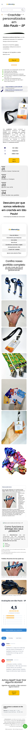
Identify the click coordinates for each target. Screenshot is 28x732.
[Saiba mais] (5, 153)
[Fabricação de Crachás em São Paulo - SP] (14, 365)
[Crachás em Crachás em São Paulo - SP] (14, 313)
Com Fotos (18, 638)
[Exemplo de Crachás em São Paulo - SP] (14, 340)
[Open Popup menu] (2, 4)
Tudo (4, 638)
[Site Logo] (11, 4)
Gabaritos (15, 151)
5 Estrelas (10, 638)
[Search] (19, 10)
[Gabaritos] (5, 150)
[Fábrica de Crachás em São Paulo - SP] (14, 287)
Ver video (15, 148)
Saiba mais (15, 154)
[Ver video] (5, 148)
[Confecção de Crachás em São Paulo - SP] (14, 394)
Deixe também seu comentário (14, 630)
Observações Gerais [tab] (7, 487)
